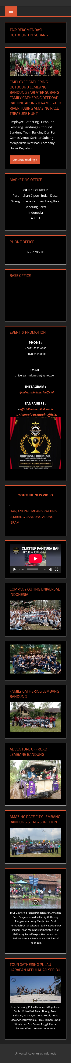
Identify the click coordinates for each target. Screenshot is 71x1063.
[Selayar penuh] (56, 569)
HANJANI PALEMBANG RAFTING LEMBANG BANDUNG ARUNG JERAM (33, 517)
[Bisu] (50, 569)
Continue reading (23, 159)
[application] (35, 558)
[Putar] (14, 569)
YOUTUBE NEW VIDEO (35, 495)
